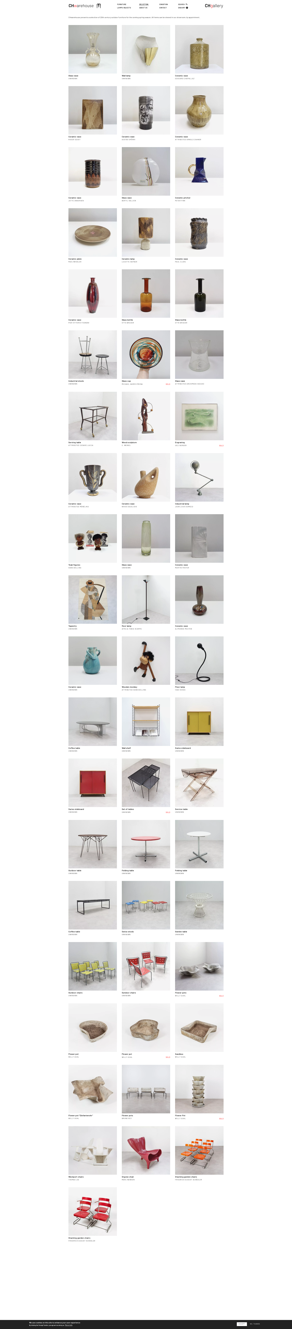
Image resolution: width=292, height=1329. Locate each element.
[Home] (81, 6)
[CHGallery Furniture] (214, 6)
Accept (242, 1324)
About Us (143, 8)
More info (68, 1325)
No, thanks (255, 1324)
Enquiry (183, 8)
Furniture (121, 4)
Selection (143, 4)
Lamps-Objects (124, 8)
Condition (163, 4)
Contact (163, 8)
